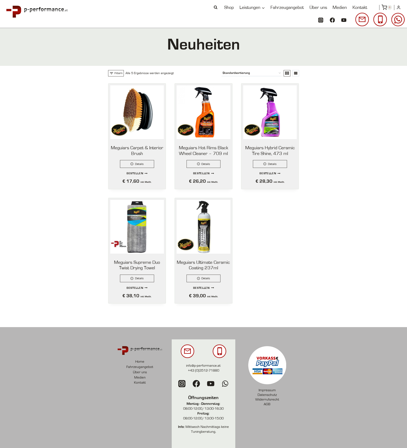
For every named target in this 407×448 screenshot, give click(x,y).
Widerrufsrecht (267, 399)
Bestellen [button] (135, 173)
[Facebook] (332, 20)
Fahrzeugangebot (287, 7)
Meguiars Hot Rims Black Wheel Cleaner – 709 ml (203, 150)
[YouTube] (344, 20)
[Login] (398, 7)
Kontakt (360, 7)
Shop (229, 7)
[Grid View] (287, 73)
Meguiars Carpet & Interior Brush (137, 150)
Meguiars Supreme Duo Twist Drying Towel (137, 265)
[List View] (295, 73)
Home (139, 361)
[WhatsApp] (225, 383)
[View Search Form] (215, 7)
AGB (267, 404)
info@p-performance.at (203, 365)
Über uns (318, 7)
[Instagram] (321, 20)
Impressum (267, 390)
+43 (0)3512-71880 (203, 370)
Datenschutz (267, 395)
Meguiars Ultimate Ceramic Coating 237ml (203, 265)
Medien (340, 7)
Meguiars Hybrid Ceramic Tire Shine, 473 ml (270, 150)
